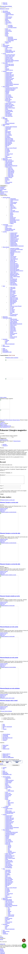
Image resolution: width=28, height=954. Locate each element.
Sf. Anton (7, 149)
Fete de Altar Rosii (11, 101)
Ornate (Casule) (8, 166)
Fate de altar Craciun (9, 64)
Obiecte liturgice (6, 86)
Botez (6, 119)
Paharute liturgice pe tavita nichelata (10, 688)
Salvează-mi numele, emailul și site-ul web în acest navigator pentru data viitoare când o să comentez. (13, 491)
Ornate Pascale (11, 172)
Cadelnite (7, 92)
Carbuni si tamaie (8, 47)
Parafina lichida (8, 50)
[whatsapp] (24, 946)
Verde (9, 912)
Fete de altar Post (13, 268)
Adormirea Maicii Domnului (11, 126)
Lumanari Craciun (9, 57)
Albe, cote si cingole (9, 160)
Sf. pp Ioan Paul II (9, 153)
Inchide (1, 763)
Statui (4, 125)
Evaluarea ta (3, 472)
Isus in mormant (8, 135)
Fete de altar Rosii (14, 263)
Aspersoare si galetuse (9, 90)
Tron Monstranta (8, 113)
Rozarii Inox (10, 37)
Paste (4, 117)
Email (1, 488)
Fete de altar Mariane (14, 265)
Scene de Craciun (8, 58)
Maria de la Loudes (9, 139)
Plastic (9, 803)
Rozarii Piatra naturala (12, 39)
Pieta (6, 146)
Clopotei (7, 93)
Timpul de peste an (9, 70)
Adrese (4, 747)
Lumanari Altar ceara (9, 74)
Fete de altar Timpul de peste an (16, 270)
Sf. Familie (7, 150)
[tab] (15, 444)
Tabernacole (7, 112)
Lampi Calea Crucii (9, 104)
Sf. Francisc (7, 151)
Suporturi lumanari (9, 85)
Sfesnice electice (6, 124)
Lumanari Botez (8, 77)
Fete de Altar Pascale (9, 65)
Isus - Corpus (13, 293)
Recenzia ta (3, 475)
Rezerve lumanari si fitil (10, 51)
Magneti (7, 33)
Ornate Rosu (10, 173)
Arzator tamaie (8, 18)
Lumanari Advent (8, 72)
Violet (9, 913)
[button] (3, 509)
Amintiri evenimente (9, 14)
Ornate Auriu (10, 169)
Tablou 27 (2, 423)
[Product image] (9, 530)
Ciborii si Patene (6, 45)
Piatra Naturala (11, 790)
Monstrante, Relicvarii (9, 105)
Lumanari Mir (8, 80)
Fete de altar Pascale (14, 267)
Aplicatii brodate (8, 162)
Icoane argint (8, 29)
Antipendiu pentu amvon (10, 88)
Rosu (9, 910)
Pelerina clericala (8, 177)
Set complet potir (8, 110)
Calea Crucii (7, 21)
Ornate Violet (10, 176)
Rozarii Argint (13, 222)
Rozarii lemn (10, 38)
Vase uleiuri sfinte (9, 116)
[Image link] (6, 711)
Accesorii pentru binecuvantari (11, 87)
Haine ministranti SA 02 (5, 427)
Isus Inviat (7, 136)
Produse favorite (6, 748)
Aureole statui (8, 127)
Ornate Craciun (11, 170)
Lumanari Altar (8, 73)
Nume (1, 485)
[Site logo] (6, 6)
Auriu (9, 908)
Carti (4, 44)
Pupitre (6, 109)
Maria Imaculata (8, 142)
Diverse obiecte (8, 99)
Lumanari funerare (9, 79)
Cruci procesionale (9, 97)
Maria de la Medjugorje (10, 140)
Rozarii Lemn (13, 217)
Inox (9, 801)
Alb (8, 907)
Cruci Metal (10, 26)
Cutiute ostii (7, 98)
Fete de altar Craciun (14, 264)
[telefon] (24, 940)
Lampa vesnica (8, 103)
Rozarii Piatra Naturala (14, 219)
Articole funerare (8, 16)
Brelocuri (7, 20)
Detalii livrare (5, 755)
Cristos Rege (7, 129)
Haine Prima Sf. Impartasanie (11, 165)
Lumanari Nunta (8, 81)
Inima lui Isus (8, 131)
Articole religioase (6, 12)
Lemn (9, 789)
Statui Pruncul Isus (9, 61)
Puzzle (6, 34)
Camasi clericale (8, 163)
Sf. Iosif (6, 152)
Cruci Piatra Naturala (12, 27)
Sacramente (5, 118)
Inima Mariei (7, 132)
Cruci (6, 24)
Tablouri (7, 42)
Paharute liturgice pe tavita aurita (9, 626)
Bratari (6, 19)
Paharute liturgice (8, 106)
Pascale (9, 847)
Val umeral (7, 183)
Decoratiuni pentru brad (10, 54)
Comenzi (4, 746)
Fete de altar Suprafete (14, 269)
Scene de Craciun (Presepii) (11, 147)
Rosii (9, 849)
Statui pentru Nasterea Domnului (12, 60)
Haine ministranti (8, 164)
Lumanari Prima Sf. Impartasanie (12, 84)
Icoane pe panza (8, 31)
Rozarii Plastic (11, 40)
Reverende (7, 179)
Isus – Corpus (8, 133)
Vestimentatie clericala (7, 159)
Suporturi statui (8, 157)
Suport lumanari (13, 280)
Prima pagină (3, 419)
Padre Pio (7, 145)
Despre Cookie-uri (6, 753)
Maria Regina (8, 144)
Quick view (2, 510)
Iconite (6, 32)
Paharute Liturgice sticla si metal (8, 700)
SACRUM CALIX (9, 52)
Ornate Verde (10, 175)
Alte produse (5, 11)
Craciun (4, 53)
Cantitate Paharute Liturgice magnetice (9, 435)
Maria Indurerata (8, 143)
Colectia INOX (8, 22)
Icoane (6, 28)
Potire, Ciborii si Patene (10, 107)
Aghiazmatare (8, 13)
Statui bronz (5, 158)
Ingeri (6, 130)
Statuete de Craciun (9, 59)
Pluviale (7, 178)
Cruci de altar (8, 94)
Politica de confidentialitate (8, 757)
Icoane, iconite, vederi (9, 55)
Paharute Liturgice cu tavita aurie (9, 502)
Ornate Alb (10, 168)
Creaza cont (2, 943)
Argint (6, 15)
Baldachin (7, 91)
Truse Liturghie (8, 114)
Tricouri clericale (8, 182)
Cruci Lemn (12, 210)
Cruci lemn (10, 25)
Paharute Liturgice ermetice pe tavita (10, 596)
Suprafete (7, 68)
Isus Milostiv (7, 137)
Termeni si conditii (6, 756)
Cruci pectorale (8, 96)
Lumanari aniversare (9, 75)
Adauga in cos (3, 438)
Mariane (7, 66)
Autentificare (5, 933)
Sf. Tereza (7, 155)
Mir (6, 122)
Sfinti (6, 156)
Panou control (5, 745)
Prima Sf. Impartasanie (10, 123)
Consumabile (5, 46)
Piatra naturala (11, 802)
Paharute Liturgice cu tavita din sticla (10, 533)
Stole (6, 181)
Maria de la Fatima (9, 138)
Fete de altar (5, 62)
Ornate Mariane (11, 171)
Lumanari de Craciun (9, 78)
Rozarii (6, 35)
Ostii (6, 48)
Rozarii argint (8, 41)
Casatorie (7, 120)
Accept (1, 948)
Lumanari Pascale (9, 83)
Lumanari (5, 71)
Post (6, 67)
